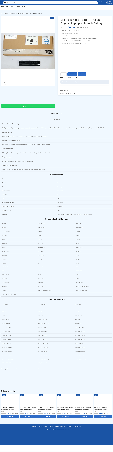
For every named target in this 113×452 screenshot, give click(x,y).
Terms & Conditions (64, 426)
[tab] (54, 113)
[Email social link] (69, 93)
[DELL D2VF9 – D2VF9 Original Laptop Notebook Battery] (47, 400)
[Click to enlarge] (4, 83)
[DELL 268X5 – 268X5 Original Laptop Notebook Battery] (10, 400)
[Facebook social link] (65, 93)
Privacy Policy (35, 426)
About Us (72, 426)
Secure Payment (44, 426)
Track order (107, 7)
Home (2, 13)
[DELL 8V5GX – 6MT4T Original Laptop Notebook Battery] (29, 400)
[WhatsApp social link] (72, 93)
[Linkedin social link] (71, 93)
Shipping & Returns (54, 426)
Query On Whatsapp (28, 106)
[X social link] (67, 93)
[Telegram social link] (74, 93)
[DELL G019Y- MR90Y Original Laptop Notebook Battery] (84, 400)
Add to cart (72, 74)
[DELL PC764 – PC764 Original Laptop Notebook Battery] (103, 400)
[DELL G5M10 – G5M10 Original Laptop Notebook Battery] (66, 400)
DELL (67, 90)
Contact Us (78, 426)
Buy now (82, 74)
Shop (6, 13)
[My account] (100, 2)
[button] (10, 416)
